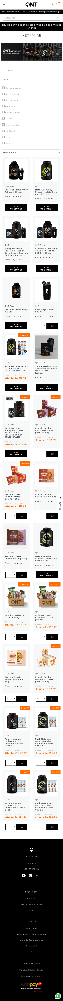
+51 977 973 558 (31, 869)
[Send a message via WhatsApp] (58, 996)
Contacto (31, 863)
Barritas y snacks (13, 94)
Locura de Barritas (14, 125)
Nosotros (31, 898)
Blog (31, 910)
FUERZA (9, 119)
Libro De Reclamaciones (31, 940)
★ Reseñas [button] (60, 503)
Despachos (31, 928)
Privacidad (31, 946)
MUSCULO (10, 131)
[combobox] (31, 18)
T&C (31, 952)
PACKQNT (10, 143)
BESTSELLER (11, 100)
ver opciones (16, 208)
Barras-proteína (13, 88)
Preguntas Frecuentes (31, 904)
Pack (7, 137)
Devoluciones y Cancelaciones (31, 934)
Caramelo (10, 106)
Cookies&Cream (12, 112)
